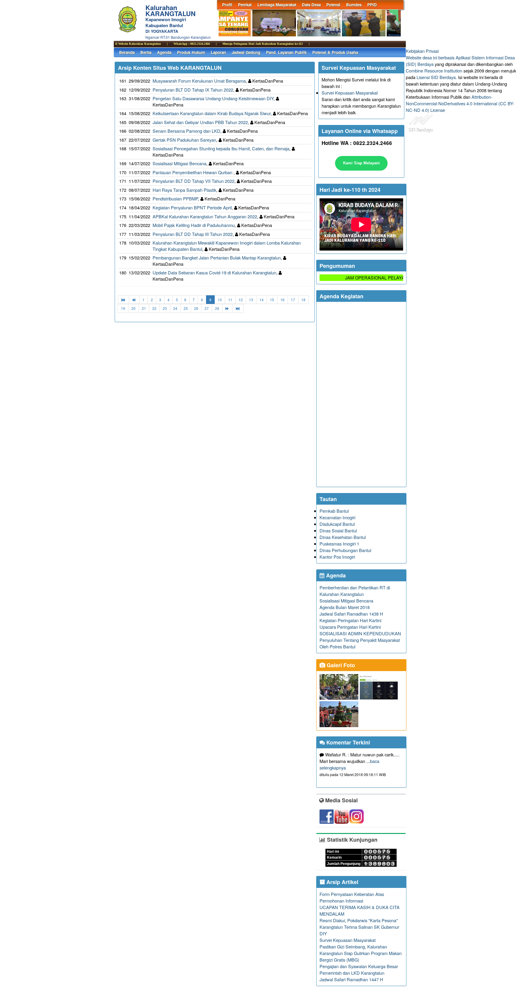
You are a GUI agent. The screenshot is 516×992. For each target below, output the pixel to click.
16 (282, 299)
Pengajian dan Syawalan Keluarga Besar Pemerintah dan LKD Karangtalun (359, 969)
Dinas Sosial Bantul (338, 530)
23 (165, 308)
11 (230, 299)
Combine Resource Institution (434, 70)
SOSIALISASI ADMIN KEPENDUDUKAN (360, 633)
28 (217, 308)
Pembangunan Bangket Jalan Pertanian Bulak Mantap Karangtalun (217, 257)
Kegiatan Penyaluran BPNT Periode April (192, 207)
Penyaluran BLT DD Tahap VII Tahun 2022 (193, 181)
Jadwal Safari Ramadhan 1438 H (351, 614)
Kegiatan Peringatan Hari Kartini (350, 620)
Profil (227, 4)
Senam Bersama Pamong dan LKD (186, 131)
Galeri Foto (340, 665)
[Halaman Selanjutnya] (227, 308)
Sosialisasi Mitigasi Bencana (179, 163)
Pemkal (245, 4)
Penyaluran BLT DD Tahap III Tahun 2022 (193, 234)
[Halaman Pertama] (123, 299)
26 (196, 308)
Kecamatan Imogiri (337, 517)
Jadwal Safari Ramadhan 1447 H (351, 979)
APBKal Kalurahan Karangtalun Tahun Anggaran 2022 (205, 216)
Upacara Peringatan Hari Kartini (350, 627)
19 (123, 308)
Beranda (127, 52)
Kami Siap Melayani (361, 163)
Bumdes (354, 4)
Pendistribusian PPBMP (175, 198)
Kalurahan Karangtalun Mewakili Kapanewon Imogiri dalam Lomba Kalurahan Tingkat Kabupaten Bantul (227, 245)
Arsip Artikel (341, 882)
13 (251, 299)
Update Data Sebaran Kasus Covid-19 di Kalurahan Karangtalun (214, 272)
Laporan (218, 52)
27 (207, 308)
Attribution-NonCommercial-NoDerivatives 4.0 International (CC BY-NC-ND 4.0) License (460, 103)
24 (175, 308)
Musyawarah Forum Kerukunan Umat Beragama (199, 81)
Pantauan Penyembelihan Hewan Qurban (193, 172)
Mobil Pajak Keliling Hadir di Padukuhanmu (194, 225)
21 (144, 308)
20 (133, 308)
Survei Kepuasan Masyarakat (350, 92)
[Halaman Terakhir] (238, 308)
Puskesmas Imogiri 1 (339, 543)
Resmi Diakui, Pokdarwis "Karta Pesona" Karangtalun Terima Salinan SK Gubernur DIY (359, 927)
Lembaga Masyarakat (276, 4)
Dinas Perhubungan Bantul (345, 550)
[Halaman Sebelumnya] (134, 299)
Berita (145, 52)
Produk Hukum (191, 52)
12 (241, 299)
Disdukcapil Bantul (337, 524)
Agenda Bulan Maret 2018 (345, 607)
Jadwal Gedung (246, 52)
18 (303, 299)
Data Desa (311, 4)
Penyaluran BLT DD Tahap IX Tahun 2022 (193, 89)
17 (293, 299)
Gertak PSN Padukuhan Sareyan (184, 140)
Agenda (164, 52)
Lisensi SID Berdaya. (437, 77)
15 (272, 299)
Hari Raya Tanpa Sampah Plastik (184, 190)
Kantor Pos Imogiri (337, 557)
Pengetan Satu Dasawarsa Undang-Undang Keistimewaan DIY (213, 98)
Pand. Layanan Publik (286, 52)
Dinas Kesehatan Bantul (343, 537)
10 (220, 299)
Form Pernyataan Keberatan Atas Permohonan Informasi (352, 897)
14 (261, 299)
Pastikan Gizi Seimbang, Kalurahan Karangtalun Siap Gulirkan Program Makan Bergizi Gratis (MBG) (361, 953)
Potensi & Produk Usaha (335, 52)
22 (154, 308)
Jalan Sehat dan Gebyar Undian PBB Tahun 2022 (200, 122)
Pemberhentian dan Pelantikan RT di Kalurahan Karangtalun (355, 590)
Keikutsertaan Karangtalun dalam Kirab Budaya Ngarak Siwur (212, 113)
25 (186, 308)
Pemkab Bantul (334, 511)
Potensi (333, 4)
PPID (372, 4)
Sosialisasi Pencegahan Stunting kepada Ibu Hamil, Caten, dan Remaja (221, 148)
